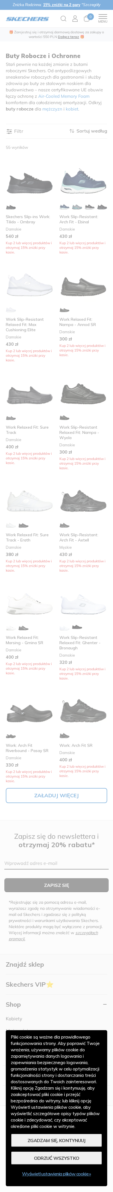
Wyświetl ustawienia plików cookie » (56, 1174)
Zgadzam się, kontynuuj (56, 1140)
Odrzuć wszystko (56, 1158)
